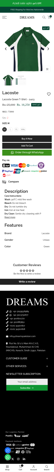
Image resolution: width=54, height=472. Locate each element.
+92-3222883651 (17, 322)
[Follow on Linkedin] (24, 459)
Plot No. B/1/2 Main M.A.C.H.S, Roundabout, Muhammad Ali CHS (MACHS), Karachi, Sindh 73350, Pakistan (25, 347)
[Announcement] (27, 3)
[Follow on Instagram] (18, 459)
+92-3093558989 (20, 311)
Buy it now (27, 139)
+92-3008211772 (17, 318)
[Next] (48, 49)
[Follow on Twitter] (12, 459)
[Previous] (6, 49)
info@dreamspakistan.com (22, 336)
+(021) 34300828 (17, 329)
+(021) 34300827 (17, 325)
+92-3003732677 (20, 315)
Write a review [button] (27, 281)
